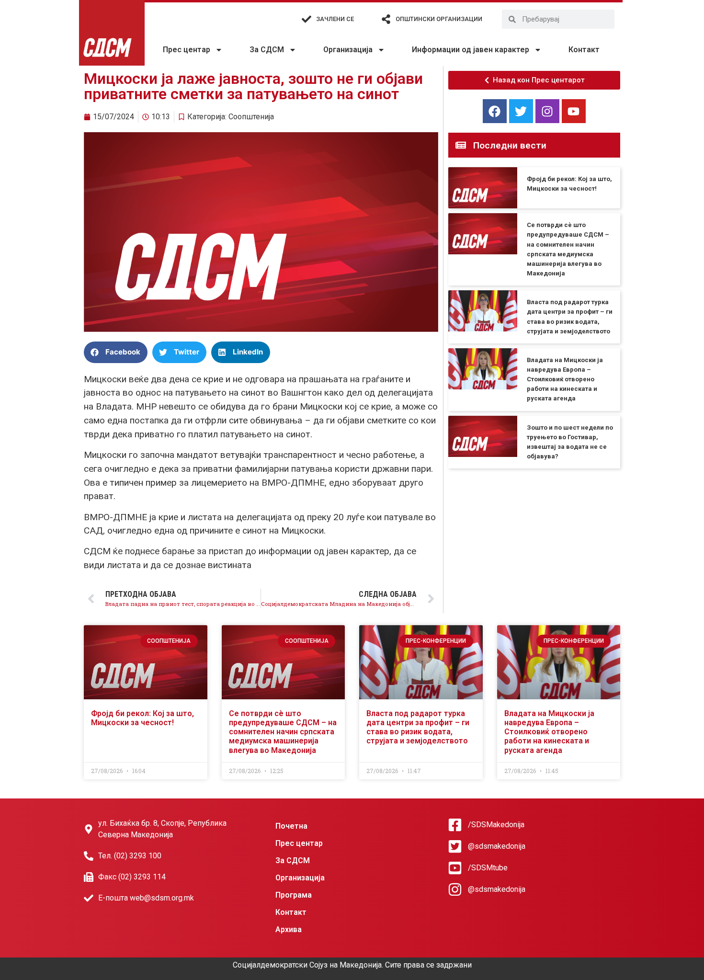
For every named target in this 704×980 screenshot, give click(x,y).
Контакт (584, 49)
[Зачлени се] (306, 19)
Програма (293, 895)
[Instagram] (547, 111)
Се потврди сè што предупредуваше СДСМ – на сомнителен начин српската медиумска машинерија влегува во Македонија (283, 732)
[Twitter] (521, 111)
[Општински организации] (386, 19)
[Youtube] (574, 111)
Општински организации (439, 19)
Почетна (291, 826)
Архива (288, 929)
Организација (348, 49)
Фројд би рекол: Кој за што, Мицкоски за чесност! (142, 718)
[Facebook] (495, 111)
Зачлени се (335, 19)
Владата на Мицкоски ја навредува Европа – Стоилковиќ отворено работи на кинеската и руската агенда (565, 379)
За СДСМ (267, 49)
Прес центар (186, 49)
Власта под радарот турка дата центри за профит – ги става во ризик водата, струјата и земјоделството (417, 727)
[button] (116, 352)
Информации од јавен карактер (470, 49)
